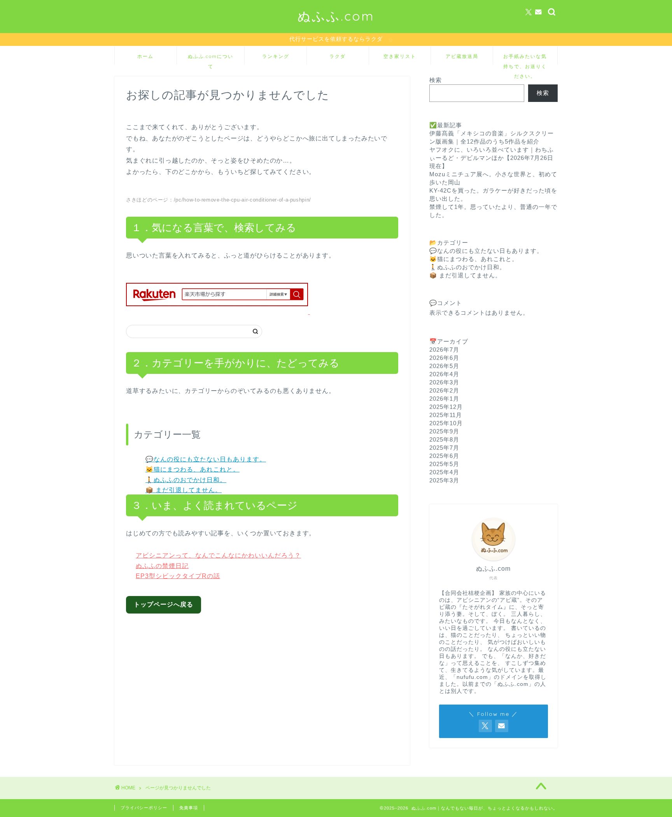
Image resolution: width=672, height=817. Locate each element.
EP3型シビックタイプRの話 (178, 576)
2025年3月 (444, 480)
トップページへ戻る (163, 604)
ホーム (145, 56)
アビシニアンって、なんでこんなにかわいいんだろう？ (218, 555)
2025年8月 (444, 439)
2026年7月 (444, 349)
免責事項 (188, 807)
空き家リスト (399, 56)
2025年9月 (444, 431)
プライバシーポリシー (144, 807)
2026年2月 (444, 390)
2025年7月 (444, 447)
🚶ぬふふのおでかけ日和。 (185, 480)
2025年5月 (444, 464)
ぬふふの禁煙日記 (162, 566)
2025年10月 (446, 423)
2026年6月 (444, 357)
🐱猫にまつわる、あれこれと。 (192, 469)
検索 (435, 80)
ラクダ (337, 56)
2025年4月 (444, 472)
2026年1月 (444, 398)
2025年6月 (444, 455)
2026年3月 (444, 382)
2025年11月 (445, 415)
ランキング (275, 56)
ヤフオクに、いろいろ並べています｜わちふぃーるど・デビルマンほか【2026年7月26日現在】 (491, 157)
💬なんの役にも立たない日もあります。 (205, 459)
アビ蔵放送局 (462, 56)
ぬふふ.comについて (210, 59)
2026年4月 (444, 374)
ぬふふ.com (336, 16)
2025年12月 (446, 406)
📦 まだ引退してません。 (183, 490)
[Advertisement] (268, 683)
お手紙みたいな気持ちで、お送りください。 (525, 59)
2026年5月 (444, 366)
